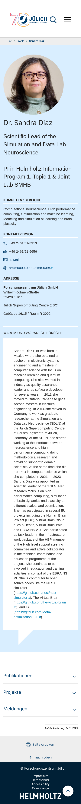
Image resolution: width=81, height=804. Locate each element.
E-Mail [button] (14, 260)
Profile (20, 41)
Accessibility (41, 784)
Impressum (40, 776)
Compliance (40, 788)
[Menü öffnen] (67, 20)
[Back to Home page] (28, 19)
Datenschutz (41, 780)
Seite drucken (43, 744)
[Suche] (53, 19)
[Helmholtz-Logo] (40, 798)
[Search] (53, 20)
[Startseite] (10, 41)
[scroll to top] (68, 791)
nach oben (43, 757)
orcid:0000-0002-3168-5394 (30, 268)
